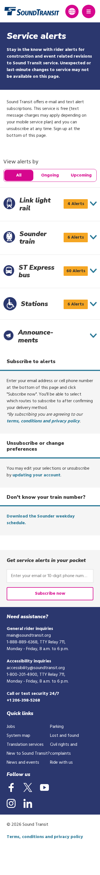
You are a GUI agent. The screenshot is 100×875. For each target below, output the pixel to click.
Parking (57, 726)
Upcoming (81, 175)
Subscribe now (50, 593)
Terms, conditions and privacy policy (45, 837)
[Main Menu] (88, 11)
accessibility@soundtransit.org (36, 668)
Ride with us (61, 762)
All (18, 175)
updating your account (36, 475)
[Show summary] (93, 203)
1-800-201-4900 (22, 674)
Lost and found (64, 735)
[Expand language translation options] (72, 11)
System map (18, 735)
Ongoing (50, 175)
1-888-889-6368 (22, 642)
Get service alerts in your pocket (46, 560)
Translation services (25, 744)
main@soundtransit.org (29, 635)
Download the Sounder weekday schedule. (41, 520)
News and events (23, 762)
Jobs (11, 726)
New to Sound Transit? (28, 753)
